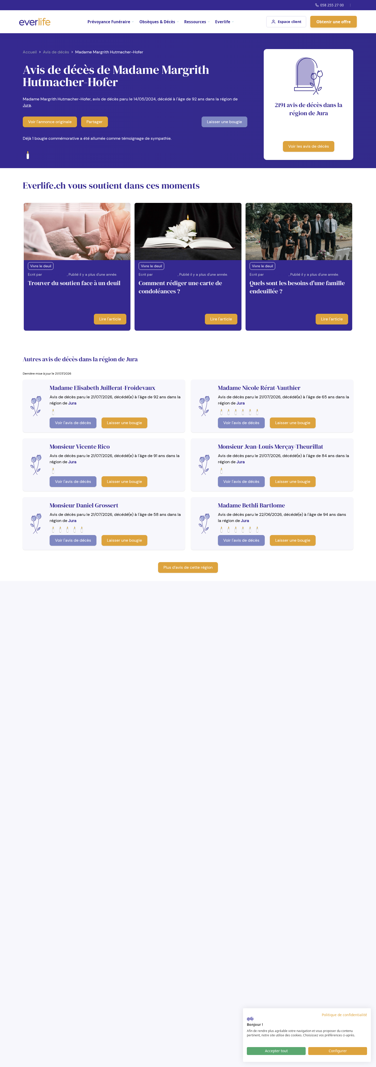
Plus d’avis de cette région (188, 567)
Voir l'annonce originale (50, 121)
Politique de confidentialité (344, 1014)
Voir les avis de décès (308, 146)
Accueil (30, 52)
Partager (94, 121)
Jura (27, 105)
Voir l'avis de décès (73, 422)
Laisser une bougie (224, 121)
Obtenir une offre (333, 21)
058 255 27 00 (332, 5)
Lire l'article (110, 319)
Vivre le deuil (40, 266)
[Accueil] (34, 22)
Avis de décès (56, 52)
